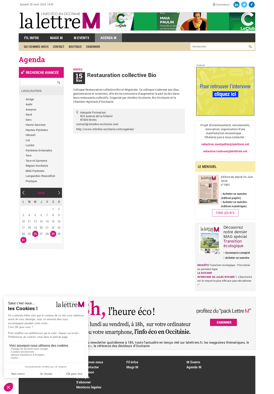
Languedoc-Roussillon (40, 176)
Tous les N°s (225, 213)
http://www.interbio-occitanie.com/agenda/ (105, 129)
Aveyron (31, 109)
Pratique (31, 181)
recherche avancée (42, 72)
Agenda (32, 59)
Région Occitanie (37, 166)
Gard (29, 114)
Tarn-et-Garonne (36, 160)
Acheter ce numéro (237, 258)
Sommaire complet (237, 253)
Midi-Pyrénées (35, 171)
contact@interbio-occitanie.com (97, 124)
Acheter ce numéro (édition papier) (234, 196)
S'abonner (93, 47)
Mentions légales (88, 387)
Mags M (56, 37)
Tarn (28, 155)
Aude (29, 104)
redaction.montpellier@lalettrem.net (225, 144)
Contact (58, 47)
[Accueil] (60, 31)
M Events (81, 37)
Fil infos (132, 362)
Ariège (30, 99)
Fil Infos (31, 37)
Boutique (75, 47)
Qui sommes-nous (36, 47)
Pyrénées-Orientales (39, 150)
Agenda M (108, 37)
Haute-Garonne (36, 125)
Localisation (31, 91)
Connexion (222, 4)
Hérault (31, 135)
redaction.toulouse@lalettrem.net (225, 151)
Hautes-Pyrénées (37, 130)
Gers (28, 120)
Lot (28, 140)
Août (41, 193)
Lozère (30, 145)
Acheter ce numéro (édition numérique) (234, 204)
